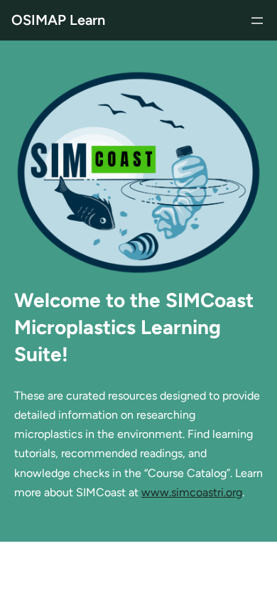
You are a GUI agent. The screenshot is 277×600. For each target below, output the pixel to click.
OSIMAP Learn (58, 19)
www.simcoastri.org (191, 492)
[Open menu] (257, 20)
